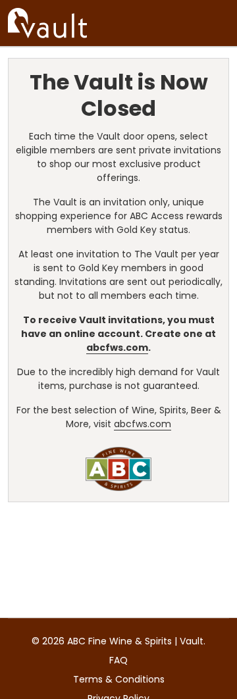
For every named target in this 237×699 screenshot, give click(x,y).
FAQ (118, 660)
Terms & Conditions (119, 679)
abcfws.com (117, 347)
